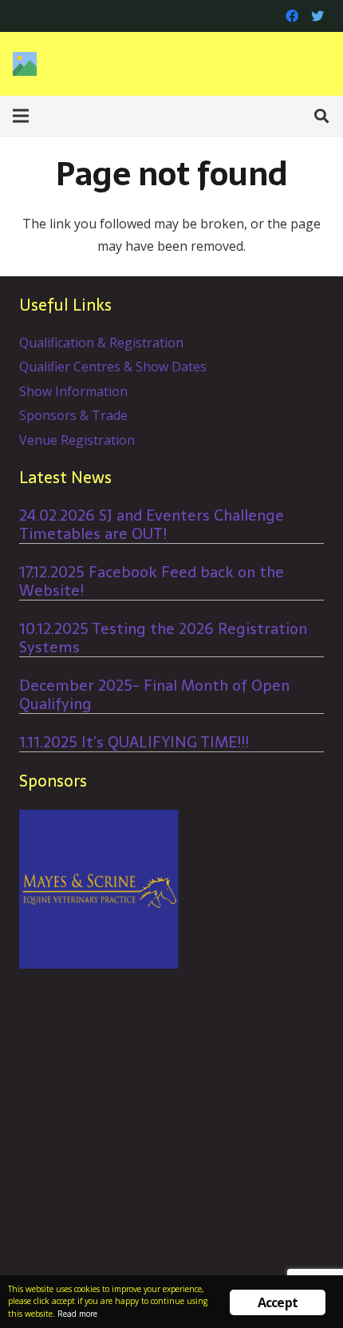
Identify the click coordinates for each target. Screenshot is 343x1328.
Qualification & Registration (101, 342)
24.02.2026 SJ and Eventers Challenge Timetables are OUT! (151, 524)
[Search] (321, 116)
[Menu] (20, 116)
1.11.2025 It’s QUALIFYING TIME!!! (134, 742)
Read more (77, 1313)
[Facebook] (292, 16)
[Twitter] (317, 16)
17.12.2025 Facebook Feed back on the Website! (151, 581)
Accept (278, 1302)
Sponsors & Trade (73, 415)
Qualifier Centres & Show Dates (113, 366)
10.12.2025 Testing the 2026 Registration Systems (163, 638)
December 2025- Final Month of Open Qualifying (154, 694)
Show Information (73, 391)
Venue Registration (77, 440)
